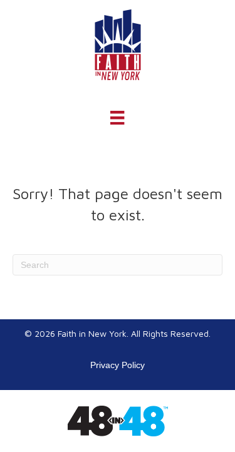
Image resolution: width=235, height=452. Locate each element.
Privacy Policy (117, 365)
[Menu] (117, 117)
